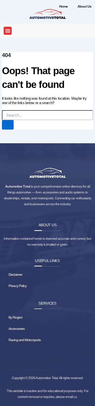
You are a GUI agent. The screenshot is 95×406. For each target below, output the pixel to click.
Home (63, 6)
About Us (84, 6)
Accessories (17, 329)
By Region (15, 317)
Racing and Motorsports (25, 340)
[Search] (8, 125)
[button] (8, 31)
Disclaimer (15, 274)
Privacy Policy (18, 286)
